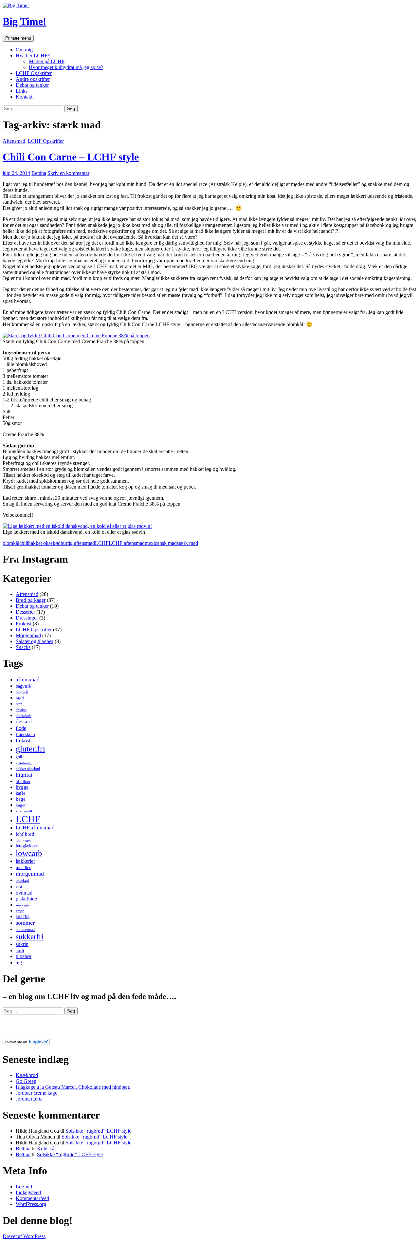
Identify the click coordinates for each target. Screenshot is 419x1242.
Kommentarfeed (32, 1198)
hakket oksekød (44, 543)
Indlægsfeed (28, 1192)
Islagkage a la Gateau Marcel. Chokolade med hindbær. (73, 1087)
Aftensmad (14, 141)
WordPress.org (31, 1204)
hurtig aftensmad (78, 543)
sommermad (25, 929)
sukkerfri (30, 936)
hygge (22, 787)
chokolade (23, 716)
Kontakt (24, 97)
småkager (23, 905)
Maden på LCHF (46, 61)
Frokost (23, 623)
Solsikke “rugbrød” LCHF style (98, 1131)
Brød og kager (31, 600)
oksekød (22, 880)
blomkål (11, 543)
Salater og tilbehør (34, 641)
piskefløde (26, 898)
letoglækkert (27, 845)
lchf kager (23, 840)
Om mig (24, 49)
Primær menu (18, 38)
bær (19, 704)
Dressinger (27, 618)
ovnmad (24, 893)
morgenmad (30, 873)
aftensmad (28, 680)
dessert (24, 721)
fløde (21, 728)
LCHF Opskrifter (34, 73)
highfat (24, 774)
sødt (20, 950)
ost (19, 886)
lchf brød (25, 834)
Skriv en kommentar (68, 173)
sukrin (22, 944)
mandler (23, 867)
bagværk (23, 686)
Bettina (38, 173)
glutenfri (30, 748)
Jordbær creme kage (36, 1093)
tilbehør (23, 956)
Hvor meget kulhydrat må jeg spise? (66, 67)
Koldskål (46, 1148)
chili (23, 543)
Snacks (23, 647)
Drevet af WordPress (24, 1236)
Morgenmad (28, 635)
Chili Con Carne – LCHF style (71, 157)
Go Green (26, 1081)
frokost (23, 740)
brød (20, 697)
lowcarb (29, 853)
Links (21, 91)
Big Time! (24, 21)
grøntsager (24, 763)
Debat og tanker (32, 85)
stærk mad (187, 543)
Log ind (24, 1186)
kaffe (20, 793)
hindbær (23, 781)
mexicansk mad (161, 543)
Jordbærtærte (29, 1099)
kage (21, 799)
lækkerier (25, 861)
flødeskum (25, 734)
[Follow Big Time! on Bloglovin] (26, 1043)
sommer (25, 922)
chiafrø (21, 710)
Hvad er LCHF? (33, 55)
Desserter (25, 612)
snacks (22, 916)
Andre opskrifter (33, 79)
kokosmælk (24, 811)
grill (19, 757)
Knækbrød (27, 1075)
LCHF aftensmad (127, 543)
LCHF (102, 543)
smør (20, 911)
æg (19, 962)
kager (21, 805)
